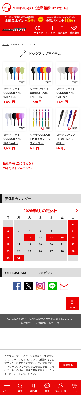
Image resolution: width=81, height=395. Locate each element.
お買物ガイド (27, 322)
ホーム (5, 44)
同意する (68, 365)
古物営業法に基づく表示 (47, 322)
